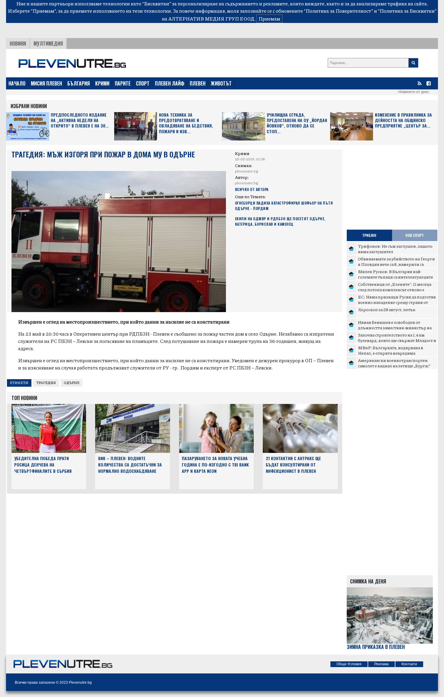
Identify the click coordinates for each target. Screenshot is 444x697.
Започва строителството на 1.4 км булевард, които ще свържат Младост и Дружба (397, 340)
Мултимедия (48, 43)
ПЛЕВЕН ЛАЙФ (169, 83)
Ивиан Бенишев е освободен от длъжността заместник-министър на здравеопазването (395, 327)
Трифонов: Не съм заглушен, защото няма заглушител (395, 248)
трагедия (46, 382)
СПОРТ (143, 83)
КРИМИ (102, 83)
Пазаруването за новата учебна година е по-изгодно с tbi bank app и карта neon (215, 464)
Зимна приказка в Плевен (376, 647)
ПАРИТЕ (122, 83)
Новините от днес (413, 92)
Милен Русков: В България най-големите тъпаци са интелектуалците (395, 274)
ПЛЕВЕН (197, 83)
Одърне (71, 382)
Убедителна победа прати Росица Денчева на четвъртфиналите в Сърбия (43, 464)
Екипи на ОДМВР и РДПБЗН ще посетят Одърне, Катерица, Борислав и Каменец (280, 221)
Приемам (269, 18)
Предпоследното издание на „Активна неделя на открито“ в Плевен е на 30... (80, 120)
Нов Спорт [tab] (414, 235)
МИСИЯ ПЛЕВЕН (46, 83)
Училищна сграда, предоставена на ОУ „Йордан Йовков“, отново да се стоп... (297, 123)
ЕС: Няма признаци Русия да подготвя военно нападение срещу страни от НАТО (397, 302)
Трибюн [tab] (369, 235)
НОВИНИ (18, 43)
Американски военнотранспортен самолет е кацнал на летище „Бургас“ (394, 363)
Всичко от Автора (252, 189)
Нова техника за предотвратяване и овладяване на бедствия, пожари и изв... (186, 123)
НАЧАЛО (16, 83)
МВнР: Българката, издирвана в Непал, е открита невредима (390, 350)
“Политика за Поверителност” (338, 10)
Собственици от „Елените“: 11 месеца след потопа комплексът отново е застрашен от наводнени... (394, 289)
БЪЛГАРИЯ (78, 83)
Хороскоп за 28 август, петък (386, 309)
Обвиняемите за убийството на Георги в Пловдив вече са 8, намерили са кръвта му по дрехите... (396, 264)
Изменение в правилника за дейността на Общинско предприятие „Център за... (403, 120)
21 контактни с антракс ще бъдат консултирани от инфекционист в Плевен (293, 464)
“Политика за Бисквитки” (407, 10)
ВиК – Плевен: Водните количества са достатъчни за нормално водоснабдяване (130, 464)
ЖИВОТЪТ (221, 83)
